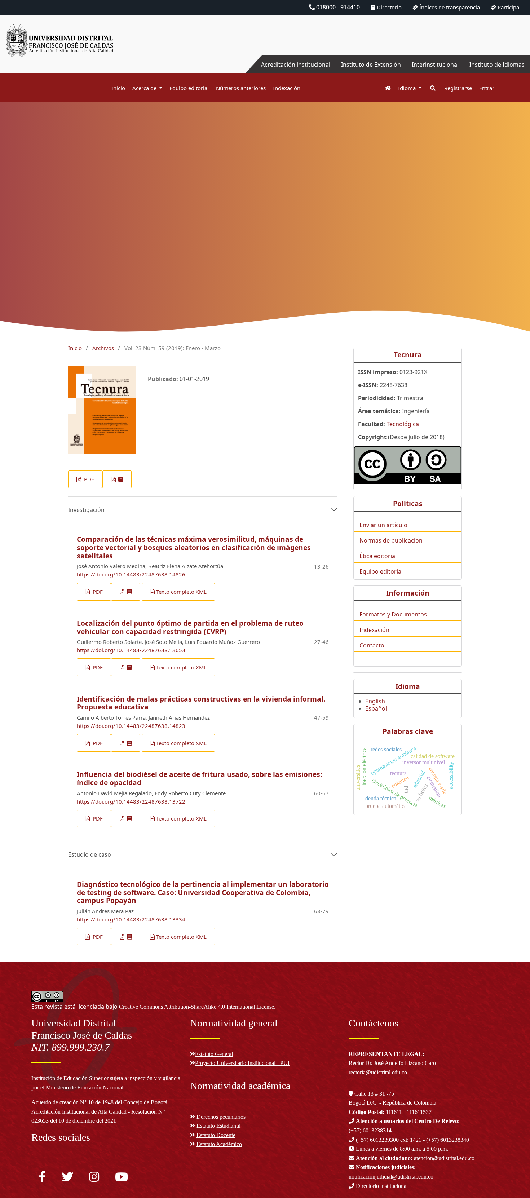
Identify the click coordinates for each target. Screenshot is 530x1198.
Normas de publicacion (391, 540)
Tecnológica (403, 424)
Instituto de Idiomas (497, 64)
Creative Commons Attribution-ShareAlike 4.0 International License (196, 1007)
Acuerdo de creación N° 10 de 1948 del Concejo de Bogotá (99, 1102)
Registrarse (458, 88)
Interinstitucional (435, 64)
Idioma (407, 88)
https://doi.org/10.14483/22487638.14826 (131, 574)
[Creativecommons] (407, 465)
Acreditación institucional (295, 64)
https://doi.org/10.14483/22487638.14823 (131, 725)
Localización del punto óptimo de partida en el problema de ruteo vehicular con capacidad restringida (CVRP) (190, 627)
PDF (88, 479)
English (375, 701)
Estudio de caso (89, 854)
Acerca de (145, 88)
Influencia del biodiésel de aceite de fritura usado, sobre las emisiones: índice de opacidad (199, 778)
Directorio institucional (381, 1186)
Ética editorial (378, 556)
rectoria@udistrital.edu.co (378, 1072)
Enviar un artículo (383, 525)
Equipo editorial (189, 88)
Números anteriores (241, 88)
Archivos (103, 348)
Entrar (486, 88)
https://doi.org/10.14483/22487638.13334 (131, 919)
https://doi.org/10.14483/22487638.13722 (131, 801)
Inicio (118, 88)
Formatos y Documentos (393, 614)
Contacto (371, 645)
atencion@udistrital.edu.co (415, 1158)
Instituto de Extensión (371, 64)
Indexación (286, 88)
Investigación (86, 510)
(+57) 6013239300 (377, 1140)
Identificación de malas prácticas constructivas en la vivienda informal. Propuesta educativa (201, 703)
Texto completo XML (181, 591)
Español (376, 708)
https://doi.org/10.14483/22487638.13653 (131, 650)
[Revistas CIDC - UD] (384, 88)
